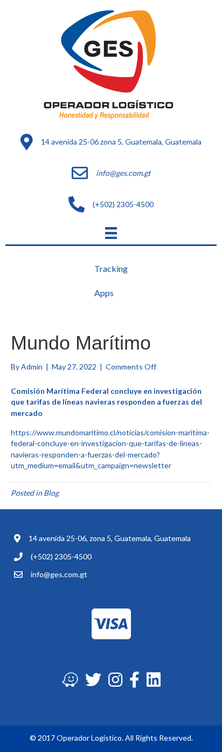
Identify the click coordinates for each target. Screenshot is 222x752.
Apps (104, 293)
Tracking (111, 268)
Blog (51, 492)
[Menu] (111, 232)
